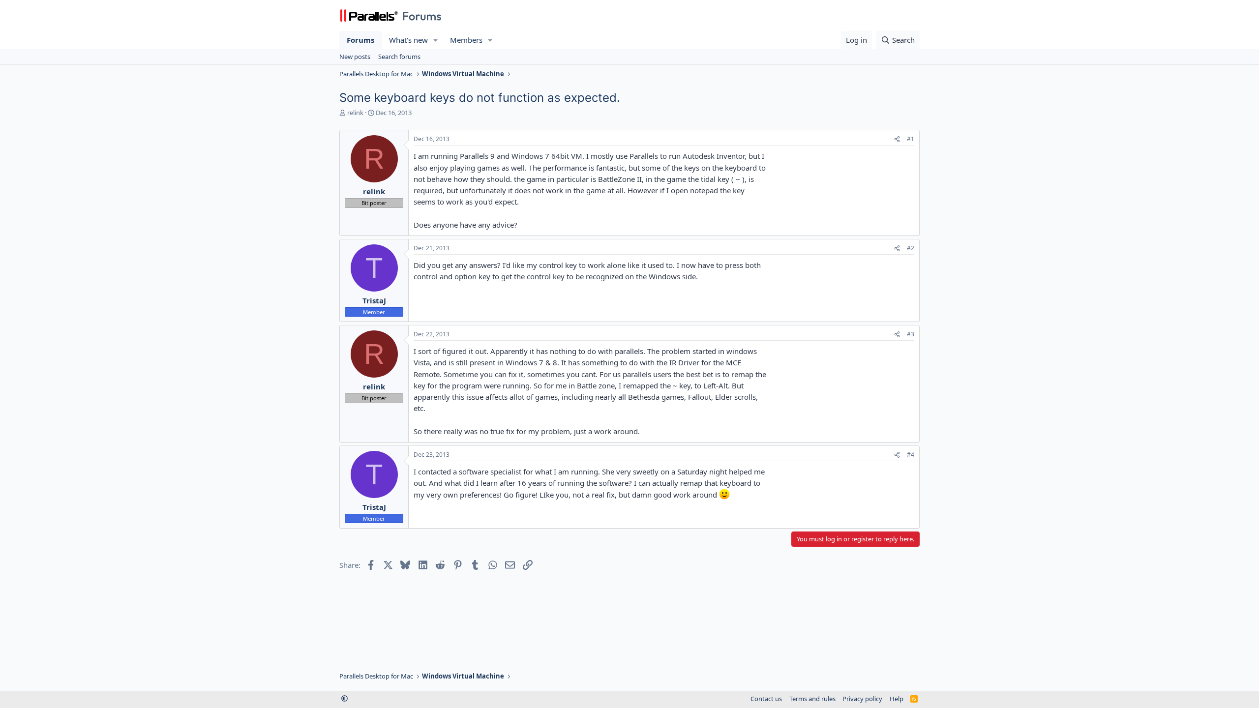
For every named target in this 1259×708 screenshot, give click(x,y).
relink (355, 112)
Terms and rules (812, 698)
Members (466, 40)
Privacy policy (862, 698)
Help (896, 698)
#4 (910, 454)
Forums (360, 40)
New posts (354, 56)
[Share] (897, 139)
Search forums (399, 56)
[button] (436, 40)
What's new (408, 40)
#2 (910, 248)
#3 (910, 334)
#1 (910, 139)
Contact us (766, 698)
